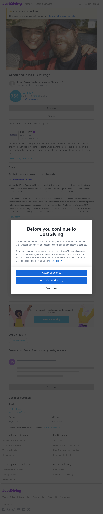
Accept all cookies (51, 272)
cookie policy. (55, 261)
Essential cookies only (51, 280)
